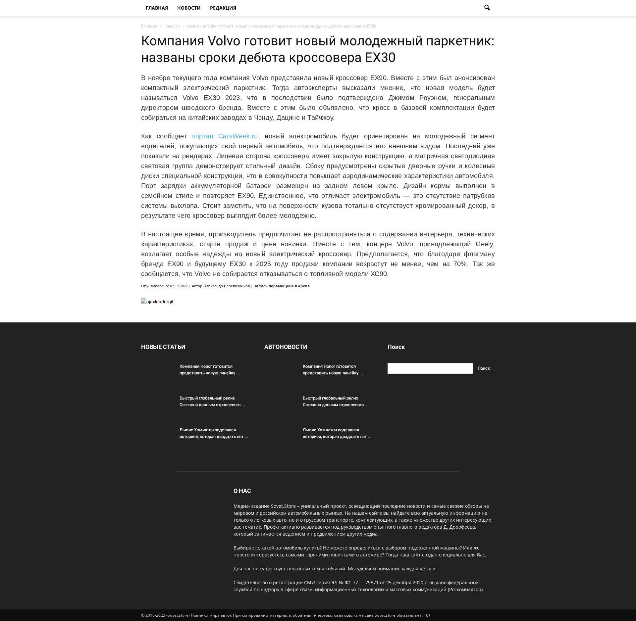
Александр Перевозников (227, 285)
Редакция (223, 8)
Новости (189, 8)
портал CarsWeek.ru (224, 136)
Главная (157, 8)
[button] (487, 8)
